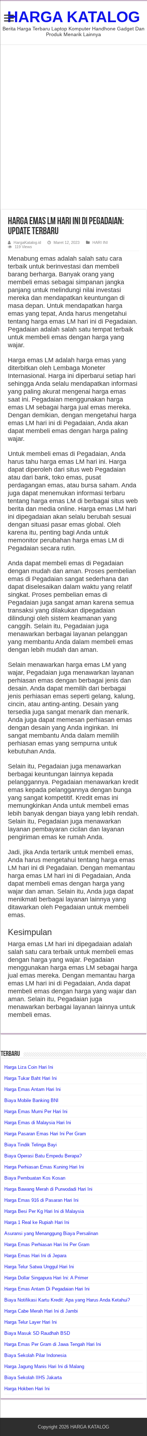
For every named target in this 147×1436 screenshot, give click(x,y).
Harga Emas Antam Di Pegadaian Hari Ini (47, 1289)
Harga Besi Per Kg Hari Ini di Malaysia (44, 1211)
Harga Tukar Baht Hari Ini (30, 1078)
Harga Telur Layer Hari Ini (30, 1322)
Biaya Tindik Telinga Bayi (30, 1144)
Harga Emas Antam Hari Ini (32, 1089)
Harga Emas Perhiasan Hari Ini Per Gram (47, 1244)
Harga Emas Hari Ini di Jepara (35, 1255)
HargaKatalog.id (27, 242)
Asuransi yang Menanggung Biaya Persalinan (51, 1233)
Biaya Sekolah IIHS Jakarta (33, 1377)
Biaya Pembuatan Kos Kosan (34, 1178)
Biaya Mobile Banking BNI (31, 1100)
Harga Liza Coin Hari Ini (28, 1067)
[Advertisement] (73, 127)
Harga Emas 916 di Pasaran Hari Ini (41, 1200)
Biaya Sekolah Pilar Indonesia (35, 1355)
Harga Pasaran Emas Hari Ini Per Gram (45, 1133)
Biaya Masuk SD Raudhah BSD (37, 1333)
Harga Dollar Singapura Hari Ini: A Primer (46, 1277)
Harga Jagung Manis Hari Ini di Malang (44, 1366)
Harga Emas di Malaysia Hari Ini (37, 1122)
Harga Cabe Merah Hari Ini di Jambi (41, 1311)
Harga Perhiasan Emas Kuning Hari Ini (44, 1167)
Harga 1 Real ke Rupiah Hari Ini (36, 1222)
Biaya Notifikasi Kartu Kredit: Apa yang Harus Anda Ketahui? (67, 1300)
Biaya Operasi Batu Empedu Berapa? (43, 1156)
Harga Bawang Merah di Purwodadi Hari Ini (48, 1189)
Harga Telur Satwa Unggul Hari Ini (39, 1266)
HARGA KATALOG (73, 16)
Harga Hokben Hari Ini (27, 1388)
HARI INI (100, 242)
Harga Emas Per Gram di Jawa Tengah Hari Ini (52, 1344)
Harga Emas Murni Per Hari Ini (35, 1111)
